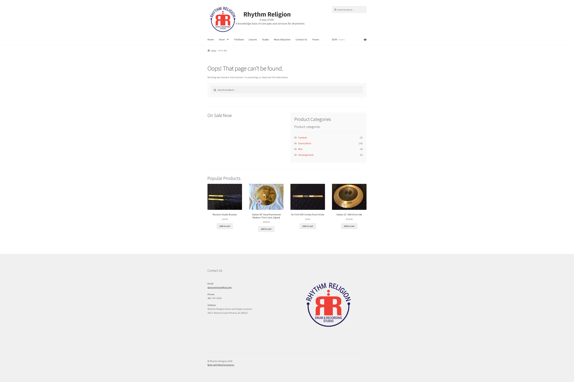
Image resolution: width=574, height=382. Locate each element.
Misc (300, 149)
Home (210, 39)
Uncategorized (305, 154)
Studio (265, 39)
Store (222, 39)
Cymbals (302, 137)
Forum (315, 39)
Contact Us (301, 39)
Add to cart (225, 226)
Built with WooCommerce (220, 364)
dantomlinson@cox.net (219, 287)
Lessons (253, 39)
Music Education (282, 39)
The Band (239, 39)
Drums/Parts (304, 143)
